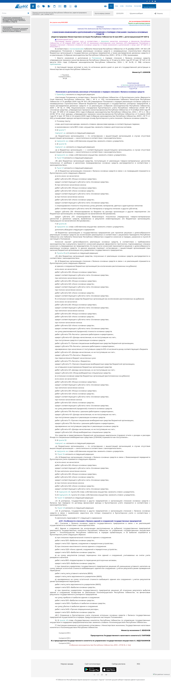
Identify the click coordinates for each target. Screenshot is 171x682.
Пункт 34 (61, 454)
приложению (55, 64)
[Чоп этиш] (75, 6)
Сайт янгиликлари (92, 664)
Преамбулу (61, 94)
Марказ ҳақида (67, 664)
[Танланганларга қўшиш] (38, 6)
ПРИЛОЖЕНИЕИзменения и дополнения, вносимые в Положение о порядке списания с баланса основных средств (15, 29)
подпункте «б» (65, 492)
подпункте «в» (62, 141)
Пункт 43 (61, 508)
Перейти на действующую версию (139, 23)
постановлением (77, 49)
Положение (97, 58)
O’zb (121, 6)
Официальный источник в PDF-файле (139, 25)
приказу (125, 85)
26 (68, 253)
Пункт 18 (60, 158)
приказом (105, 41)
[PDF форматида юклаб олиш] (70, 6)
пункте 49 (63, 620)
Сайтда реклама (118, 664)
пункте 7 (61, 130)
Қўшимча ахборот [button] (136, 13)
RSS (138, 664)
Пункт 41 (60, 498)
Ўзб (116, 6)
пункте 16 (62, 144)
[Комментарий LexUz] (49, 6)
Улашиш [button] (160, 13)
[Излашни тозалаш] (28, 13)
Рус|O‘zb (137, 6)
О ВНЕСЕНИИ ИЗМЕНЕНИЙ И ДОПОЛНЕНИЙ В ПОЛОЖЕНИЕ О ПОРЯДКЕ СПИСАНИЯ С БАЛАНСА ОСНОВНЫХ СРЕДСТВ (14, 20)
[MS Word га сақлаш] (65, 6)
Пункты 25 (61, 253)
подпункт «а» (60, 133)
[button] (15, 20)
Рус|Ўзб (129, 6)
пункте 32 (62, 440)
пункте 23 (62, 224)
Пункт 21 (60, 168)
